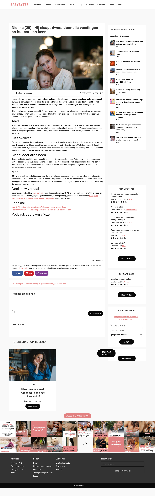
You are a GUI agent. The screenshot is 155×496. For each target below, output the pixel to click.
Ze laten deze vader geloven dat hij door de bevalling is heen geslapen (129, 114)
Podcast (48, 4)
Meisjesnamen (132, 316)
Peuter (93, 10)
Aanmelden (127, 358)
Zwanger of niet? (118, 243)
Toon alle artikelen (106, 353)
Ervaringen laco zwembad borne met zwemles (125, 231)
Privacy (59, 469)
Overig (126, 282)
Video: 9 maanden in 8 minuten (128, 61)
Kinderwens (49, 10)
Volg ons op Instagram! (78, 416)
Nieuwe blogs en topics (42, 466)
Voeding (122, 10)
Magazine (37, 4)
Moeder (71, 10)
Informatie (101, 4)
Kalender (90, 4)
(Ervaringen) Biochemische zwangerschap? (122, 218)
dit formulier (39, 193)
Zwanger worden (17, 466)
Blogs (80, 4)
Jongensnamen (120, 316)
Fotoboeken (38, 469)
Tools (120, 4)
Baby (16, 10)
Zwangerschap (135, 10)
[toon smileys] (13, 312)
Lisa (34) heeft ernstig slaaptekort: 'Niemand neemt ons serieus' (39, 207)
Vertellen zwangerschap (121, 279)
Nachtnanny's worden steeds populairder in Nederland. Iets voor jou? (41, 209)
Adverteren (60, 466)
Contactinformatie (63, 463)
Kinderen (37, 10)
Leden (111, 4)
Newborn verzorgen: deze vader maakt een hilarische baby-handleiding (128, 127)
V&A (130, 199)
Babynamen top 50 (126, 319)
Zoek (126, 342)
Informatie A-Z (16, 463)
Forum (71, 4)
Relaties (102, 10)
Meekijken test (117, 206)
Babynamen (60, 4)
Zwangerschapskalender (43, 472)
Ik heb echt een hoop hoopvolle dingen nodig (124, 195)
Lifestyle (60, 10)
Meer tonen (126, 259)
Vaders (112, 10)
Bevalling (26, 10)
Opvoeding (82, 10)
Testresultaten (131, 209)
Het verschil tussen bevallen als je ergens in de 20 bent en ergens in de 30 (129, 102)
